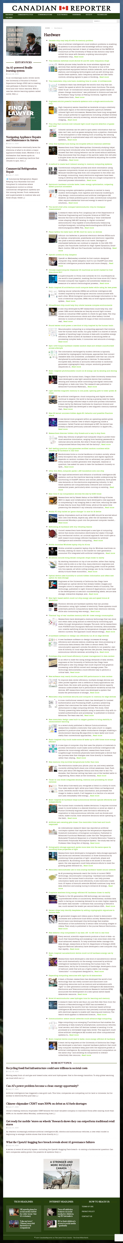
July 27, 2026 (13, 1089)
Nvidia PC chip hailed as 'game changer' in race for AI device (75, 511)
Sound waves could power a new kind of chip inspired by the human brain (81, 325)
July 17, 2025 (13, 175)
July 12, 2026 (13, 143)
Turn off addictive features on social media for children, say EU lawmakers (66, 1212)
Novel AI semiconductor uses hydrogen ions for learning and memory (79, 998)
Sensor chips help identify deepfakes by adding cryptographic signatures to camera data (81, 911)
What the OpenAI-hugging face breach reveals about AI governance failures (50, 1142)
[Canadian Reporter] (61, 11)
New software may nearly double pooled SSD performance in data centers (80, 676)
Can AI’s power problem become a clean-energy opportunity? (42, 1086)
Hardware (76, 14)
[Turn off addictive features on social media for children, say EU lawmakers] (52, 1212)
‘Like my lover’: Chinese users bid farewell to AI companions (27, 1224)
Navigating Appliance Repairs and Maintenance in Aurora (23, 138)
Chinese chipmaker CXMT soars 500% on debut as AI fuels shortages (46, 1103)
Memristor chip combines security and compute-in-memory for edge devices (82, 696)
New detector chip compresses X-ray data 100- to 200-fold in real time (79, 932)
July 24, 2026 (13, 1127)
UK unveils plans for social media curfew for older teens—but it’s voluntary (28, 1212)
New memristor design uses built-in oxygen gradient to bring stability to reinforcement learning (80, 720)
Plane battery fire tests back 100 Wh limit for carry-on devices (75, 231)
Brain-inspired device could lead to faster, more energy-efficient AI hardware (82, 1038)
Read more (78, 56)
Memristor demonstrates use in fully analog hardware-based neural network (82, 869)
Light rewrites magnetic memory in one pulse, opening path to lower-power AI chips (82, 391)
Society (89, 14)
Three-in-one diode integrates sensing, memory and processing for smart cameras (81, 780)
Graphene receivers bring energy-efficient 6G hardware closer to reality (79, 892)
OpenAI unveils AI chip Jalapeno (63, 254)
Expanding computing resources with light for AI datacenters (75, 975)
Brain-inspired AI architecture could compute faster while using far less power (83, 287)
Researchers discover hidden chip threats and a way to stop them (77, 433)
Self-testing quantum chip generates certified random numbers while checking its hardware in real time (79, 449)
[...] (17, 94)
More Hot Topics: (61, 1063)
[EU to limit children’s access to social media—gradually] (52, 1223)
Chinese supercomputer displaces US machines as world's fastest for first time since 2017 (81, 271)
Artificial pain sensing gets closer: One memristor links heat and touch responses (80, 823)
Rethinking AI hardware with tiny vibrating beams (70, 526)
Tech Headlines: (23, 1201)
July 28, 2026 (13, 74)
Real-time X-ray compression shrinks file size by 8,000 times (75, 493)
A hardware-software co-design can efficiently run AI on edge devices (79, 635)
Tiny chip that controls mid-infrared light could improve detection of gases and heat (81, 125)
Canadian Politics (25, 14)
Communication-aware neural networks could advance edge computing (80, 1018)
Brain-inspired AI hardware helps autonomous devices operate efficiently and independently (82, 800)
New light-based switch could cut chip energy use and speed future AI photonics (79, 599)
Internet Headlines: (61, 1201)
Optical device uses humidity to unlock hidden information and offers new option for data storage (81, 576)
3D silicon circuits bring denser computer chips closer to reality (76, 557)
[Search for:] (105, 21)
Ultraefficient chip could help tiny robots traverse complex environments (80, 305)
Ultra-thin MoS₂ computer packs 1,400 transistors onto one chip (76, 470)
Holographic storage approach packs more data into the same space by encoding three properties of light (80, 848)
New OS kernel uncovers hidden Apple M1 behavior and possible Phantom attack (81, 414)
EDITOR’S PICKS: (23, 62)
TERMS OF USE (87, 1206)
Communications (45, 14)
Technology (102, 14)
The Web (9, 17)
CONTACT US (87, 1216)
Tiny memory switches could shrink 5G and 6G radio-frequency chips (79, 60)
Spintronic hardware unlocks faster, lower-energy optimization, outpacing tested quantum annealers (81, 185)
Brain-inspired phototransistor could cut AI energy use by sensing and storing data (83, 371)
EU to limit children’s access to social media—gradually (67, 1223)
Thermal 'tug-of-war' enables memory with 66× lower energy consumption (81, 615)
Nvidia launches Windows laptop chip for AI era (69, 544)
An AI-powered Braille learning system (19, 69)
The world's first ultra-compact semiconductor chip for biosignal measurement (77, 208)
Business (9, 14)
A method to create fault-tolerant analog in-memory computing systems (80, 164)
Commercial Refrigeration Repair (21, 170)
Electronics (62, 14)
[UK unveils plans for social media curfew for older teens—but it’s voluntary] (14, 1212)
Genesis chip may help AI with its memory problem (71, 40)
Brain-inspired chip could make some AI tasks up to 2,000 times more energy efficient (82, 740)
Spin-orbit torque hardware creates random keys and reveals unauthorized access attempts (81, 346)
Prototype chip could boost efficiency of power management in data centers (81, 656)
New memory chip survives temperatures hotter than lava (74, 761)
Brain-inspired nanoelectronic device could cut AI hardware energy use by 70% (81, 954)
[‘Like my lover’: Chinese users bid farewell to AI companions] (14, 1223)
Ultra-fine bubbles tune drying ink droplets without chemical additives (79, 143)
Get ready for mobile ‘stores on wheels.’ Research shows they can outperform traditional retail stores (60, 1123)
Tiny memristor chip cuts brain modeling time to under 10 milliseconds (80, 81)
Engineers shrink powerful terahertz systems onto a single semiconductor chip (81, 102)
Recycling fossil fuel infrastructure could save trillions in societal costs (46, 1068)
